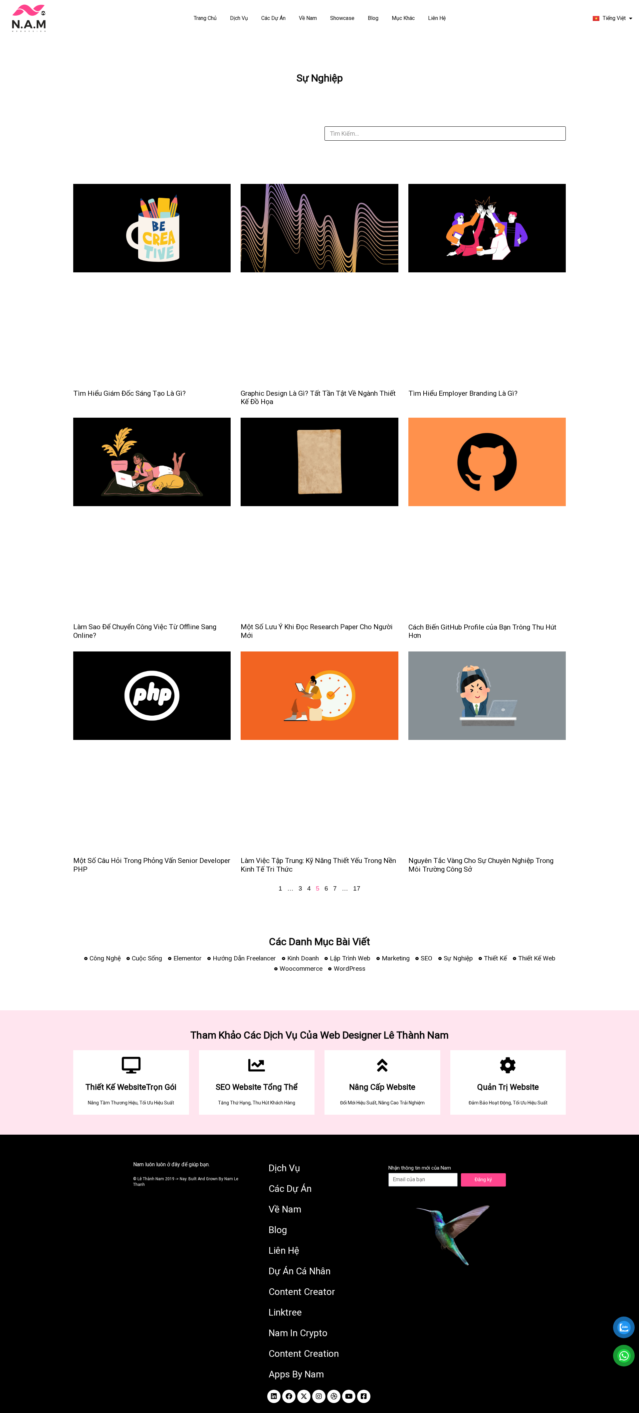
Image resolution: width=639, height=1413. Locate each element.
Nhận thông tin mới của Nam (419, 1168)
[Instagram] (318, 1396)
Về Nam (308, 18)
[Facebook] (289, 1396)
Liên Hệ (437, 18)
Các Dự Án (273, 18)
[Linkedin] (274, 1396)
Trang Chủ (205, 18)
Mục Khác (403, 18)
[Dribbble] (333, 1396)
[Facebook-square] (363, 1396)
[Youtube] (348, 1396)
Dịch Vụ (239, 18)
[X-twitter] (304, 1396)
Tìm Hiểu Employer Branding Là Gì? (463, 393)
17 (356, 888)
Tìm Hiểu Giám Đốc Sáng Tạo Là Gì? (129, 393)
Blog (373, 18)
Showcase (342, 18)
